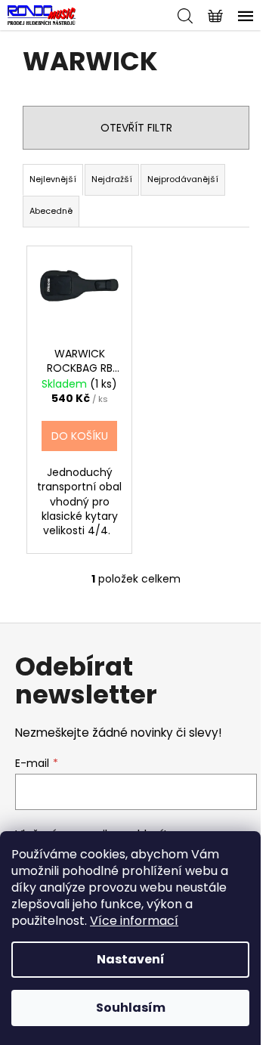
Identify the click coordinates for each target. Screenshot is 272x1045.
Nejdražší (111, 179)
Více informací (134, 920)
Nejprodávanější (182, 179)
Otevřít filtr (136, 127)
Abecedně (51, 211)
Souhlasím (130, 1007)
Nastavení (131, 959)
